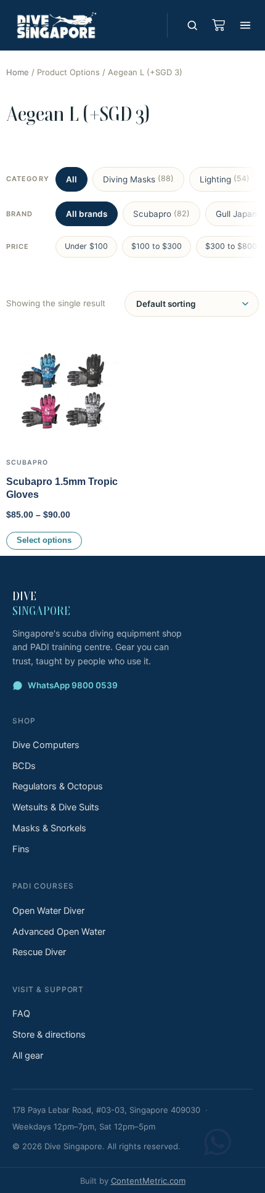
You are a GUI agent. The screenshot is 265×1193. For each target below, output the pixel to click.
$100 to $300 (156, 246)
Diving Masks (138, 179)
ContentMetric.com (148, 1181)
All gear (27, 1055)
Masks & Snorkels (49, 828)
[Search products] (192, 25)
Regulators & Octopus (57, 786)
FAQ (21, 1013)
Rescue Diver (39, 952)
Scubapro (161, 214)
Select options (44, 540)
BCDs (24, 766)
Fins (21, 849)
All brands (86, 214)
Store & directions (49, 1034)
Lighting (225, 179)
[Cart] (218, 25)
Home (17, 72)
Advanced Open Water (58, 931)
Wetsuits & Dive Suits (55, 807)
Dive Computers (46, 745)
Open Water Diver (48, 910)
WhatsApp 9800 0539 (73, 685)
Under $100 (86, 246)
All (71, 179)
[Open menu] (245, 25)
